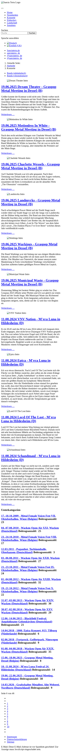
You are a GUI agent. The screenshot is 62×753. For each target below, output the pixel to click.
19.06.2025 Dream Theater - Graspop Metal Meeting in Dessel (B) (28, 88)
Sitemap (10, 742)
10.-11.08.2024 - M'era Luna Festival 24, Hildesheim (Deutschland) (25, 668)
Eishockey (11, 20)
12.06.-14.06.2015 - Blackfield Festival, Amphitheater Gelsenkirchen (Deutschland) (26, 620)
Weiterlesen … (8, 114)
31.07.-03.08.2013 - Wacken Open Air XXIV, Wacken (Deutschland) (27, 602)
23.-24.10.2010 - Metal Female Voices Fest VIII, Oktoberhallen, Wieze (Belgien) (29, 538)
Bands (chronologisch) (17, 75)
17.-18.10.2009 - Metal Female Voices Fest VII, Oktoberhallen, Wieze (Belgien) (28, 517)
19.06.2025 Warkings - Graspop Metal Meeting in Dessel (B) (29, 246)
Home (10, 12)
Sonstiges (11, 25)
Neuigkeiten (12, 15)
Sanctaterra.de (13, 50)
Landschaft (12, 23)
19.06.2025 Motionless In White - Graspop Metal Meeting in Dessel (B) (28, 127)
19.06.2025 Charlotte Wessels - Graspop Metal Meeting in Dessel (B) (30, 166)
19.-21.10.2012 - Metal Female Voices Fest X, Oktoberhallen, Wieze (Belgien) (27, 590)
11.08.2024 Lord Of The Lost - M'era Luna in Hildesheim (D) (28, 419)
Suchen (4, 30)
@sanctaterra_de (14, 55)
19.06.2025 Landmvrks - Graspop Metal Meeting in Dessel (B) (30, 202)
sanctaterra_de (13, 53)
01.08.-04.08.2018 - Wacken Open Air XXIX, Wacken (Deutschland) (27, 650)
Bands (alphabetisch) (16, 73)
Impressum (12, 736)
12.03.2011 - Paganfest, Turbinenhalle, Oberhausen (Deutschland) (24, 551)
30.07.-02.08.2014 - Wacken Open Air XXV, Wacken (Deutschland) (27, 611)
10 (8, 726)
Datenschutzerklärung (17, 739)
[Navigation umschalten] (2, 8)
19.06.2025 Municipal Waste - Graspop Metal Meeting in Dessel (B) (30, 282)
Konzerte (11, 17)
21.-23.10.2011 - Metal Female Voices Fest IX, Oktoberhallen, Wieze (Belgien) (28, 569)
